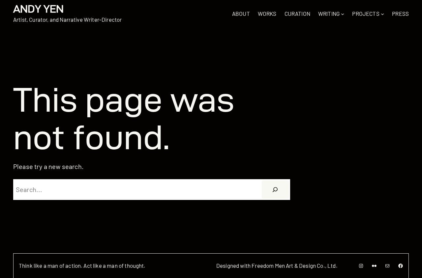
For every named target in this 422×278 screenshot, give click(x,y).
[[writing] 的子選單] (342, 13)
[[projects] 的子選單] (382, 13)
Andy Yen (38, 8)
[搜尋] (275, 190)
